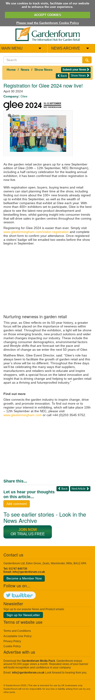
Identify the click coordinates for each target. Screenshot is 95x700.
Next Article (78, 488)
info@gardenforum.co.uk (28, 572)
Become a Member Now (24, 578)
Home (11, 69)
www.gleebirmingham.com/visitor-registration (36, 232)
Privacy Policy (12, 641)
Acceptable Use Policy (17, 636)
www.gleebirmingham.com (22, 415)
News (25, 69)
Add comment (16, 504)
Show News (43, 69)
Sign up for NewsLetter (23, 615)
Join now (27, 530)
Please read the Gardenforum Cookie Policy (47, 23)
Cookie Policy (12, 646)
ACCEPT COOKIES (47, 15)
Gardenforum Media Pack (38, 660)
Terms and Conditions (17, 630)
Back (63, 75)
